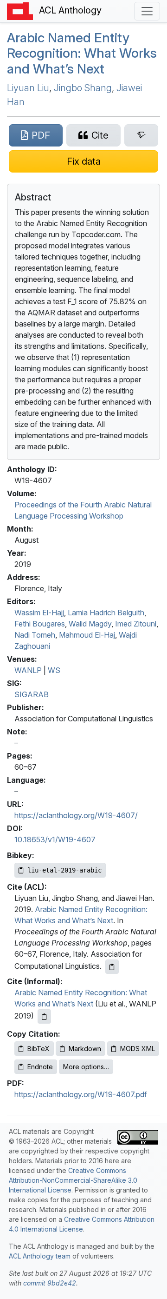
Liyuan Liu (28, 87)
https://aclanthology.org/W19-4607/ (76, 815)
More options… (86, 1067)
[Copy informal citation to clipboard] (44, 1016)
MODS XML (137, 1049)
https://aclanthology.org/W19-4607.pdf (80, 1094)
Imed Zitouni (135, 623)
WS (54, 670)
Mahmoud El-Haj (87, 635)
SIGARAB (31, 694)
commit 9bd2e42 (49, 1283)
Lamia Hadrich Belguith (106, 612)
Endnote (40, 1067)
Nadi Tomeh (34, 635)
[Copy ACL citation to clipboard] (112, 966)
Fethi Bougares (39, 623)
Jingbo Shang (83, 87)
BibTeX (38, 1049)
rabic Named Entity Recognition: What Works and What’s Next (82, 53)
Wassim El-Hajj (39, 612)
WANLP (28, 670)
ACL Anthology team (40, 1256)
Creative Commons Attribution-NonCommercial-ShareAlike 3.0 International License (73, 1180)
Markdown (85, 1049)
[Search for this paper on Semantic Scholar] (141, 135)
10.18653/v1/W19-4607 (55, 839)
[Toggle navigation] (147, 11)
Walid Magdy (90, 623)
